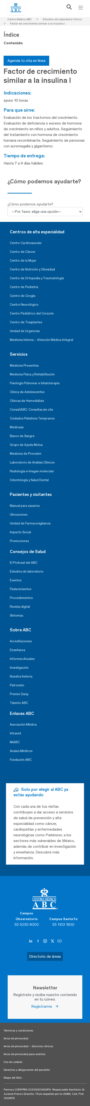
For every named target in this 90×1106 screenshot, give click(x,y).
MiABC (15, 742)
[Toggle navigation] (80, 7)
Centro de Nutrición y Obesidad (32, 269)
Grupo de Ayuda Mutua (26, 445)
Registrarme (43, 1006)
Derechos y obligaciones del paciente (27, 1069)
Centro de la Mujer (23, 261)
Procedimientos (21, 598)
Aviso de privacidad (16, 1038)
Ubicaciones (18, 515)
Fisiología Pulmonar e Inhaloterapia (35, 383)
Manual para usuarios (25, 506)
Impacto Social (20, 532)
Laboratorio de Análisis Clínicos (32, 462)
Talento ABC (19, 703)
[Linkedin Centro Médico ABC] (31, 941)
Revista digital (20, 607)
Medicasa (17, 427)
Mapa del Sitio (13, 1077)
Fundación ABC (21, 760)
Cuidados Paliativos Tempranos (32, 418)
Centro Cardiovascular (26, 243)
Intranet (15, 733)
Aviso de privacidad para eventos (24, 1054)
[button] (69, 8)
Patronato (17, 685)
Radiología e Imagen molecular (32, 471)
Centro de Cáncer (23, 252)
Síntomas (16, 615)
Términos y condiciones (18, 1030)
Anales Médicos (21, 751)
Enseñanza (17, 650)
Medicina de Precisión (25, 454)
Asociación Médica (23, 724)
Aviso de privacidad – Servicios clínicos (28, 1046)
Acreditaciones (21, 641)
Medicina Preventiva (24, 366)
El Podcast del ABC (23, 563)
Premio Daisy (19, 694)
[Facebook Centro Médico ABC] (38, 941)
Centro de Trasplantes (26, 322)
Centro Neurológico (24, 305)
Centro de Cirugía (22, 296)
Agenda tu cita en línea (26, 60)
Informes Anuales (22, 659)
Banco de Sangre (22, 436)
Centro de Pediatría (24, 287)
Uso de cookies (13, 1062)
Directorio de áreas (45, 956)
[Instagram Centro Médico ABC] (45, 941)
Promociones (19, 541)
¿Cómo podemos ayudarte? (30, 204)
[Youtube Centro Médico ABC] (59, 941)
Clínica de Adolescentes (27, 392)
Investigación (19, 668)
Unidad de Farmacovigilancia (30, 523)
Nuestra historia (21, 676)
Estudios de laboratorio (26, 571)
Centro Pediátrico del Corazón (32, 313)
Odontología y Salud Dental (29, 480)
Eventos (15, 580)
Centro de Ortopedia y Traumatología (37, 278)
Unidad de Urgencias (25, 331)
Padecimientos (20, 589)
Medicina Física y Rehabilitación (32, 374)
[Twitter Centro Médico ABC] (52, 941)
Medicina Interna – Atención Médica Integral (41, 340)
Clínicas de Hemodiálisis (27, 401)
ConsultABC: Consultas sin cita (31, 410)
